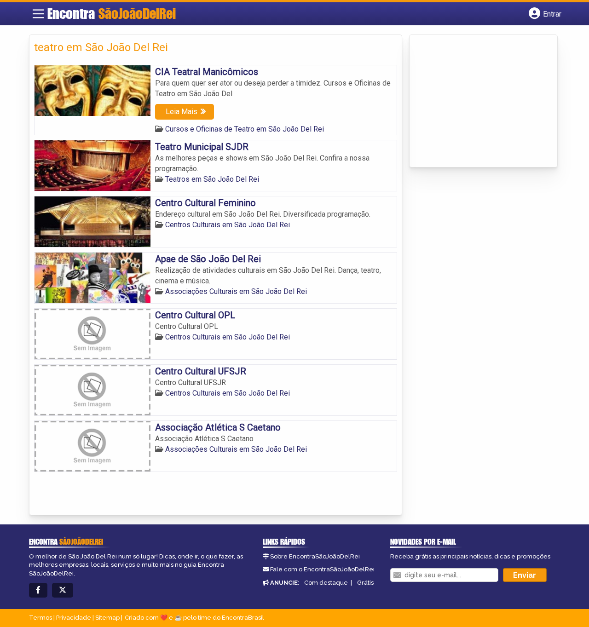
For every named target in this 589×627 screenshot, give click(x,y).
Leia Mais (181, 111)
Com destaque (326, 582)
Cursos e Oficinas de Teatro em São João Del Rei (244, 129)
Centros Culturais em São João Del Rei (227, 224)
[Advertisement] (483, 101)
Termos (40, 617)
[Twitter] (62, 590)
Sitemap (107, 617)
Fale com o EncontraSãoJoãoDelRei (322, 569)
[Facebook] (38, 590)
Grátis (365, 582)
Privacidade (73, 617)
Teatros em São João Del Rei (212, 179)
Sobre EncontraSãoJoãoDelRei (315, 556)
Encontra (111, 13)
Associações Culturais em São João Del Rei (236, 291)
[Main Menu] (38, 14)
